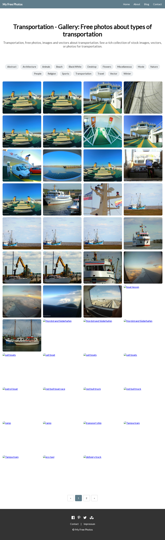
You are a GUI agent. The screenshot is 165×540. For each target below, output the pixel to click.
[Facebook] (73, 517)
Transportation (83, 73)
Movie (141, 66)
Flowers (107, 66)
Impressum (89, 524)
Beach (59, 66)
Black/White (75, 66)
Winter (127, 73)
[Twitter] (85, 517)
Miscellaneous (124, 66)
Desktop (92, 66)
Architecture (29, 66)
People (37, 73)
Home (126, 4)
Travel (100, 73)
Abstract (11, 66)
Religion (52, 73)
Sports (65, 73)
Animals (46, 66)
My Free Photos (13, 4)
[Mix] (92, 517)
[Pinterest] (79, 517)
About (137, 4)
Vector (113, 73)
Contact (157, 4)
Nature (154, 66)
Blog (146, 4)
